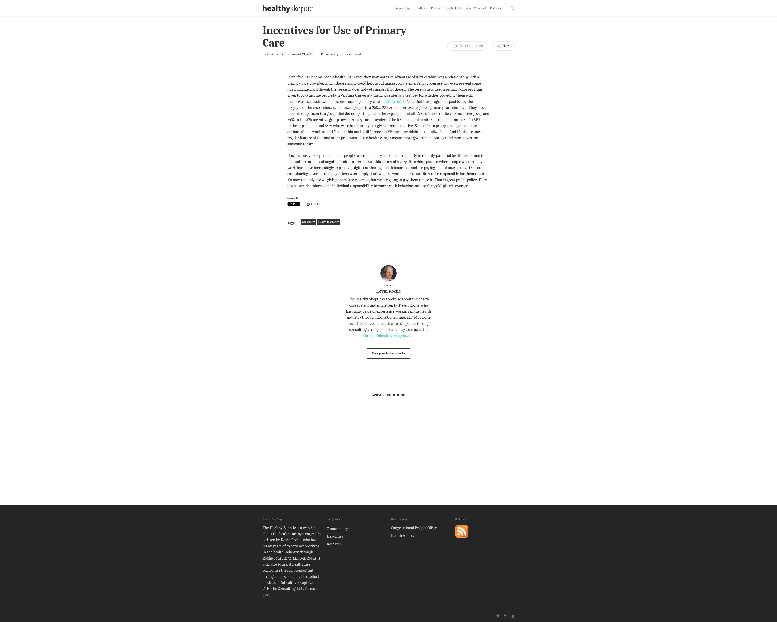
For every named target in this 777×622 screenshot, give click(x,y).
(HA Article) (394, 101)
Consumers (308, 222)
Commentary (329, 54)
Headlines (335, 536)
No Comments (471, 45)
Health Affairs (402, 535)
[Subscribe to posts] (461, 539)
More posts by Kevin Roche (388, 353)
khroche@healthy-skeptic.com (388, 335)
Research (334, 544)
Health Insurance (328, 222)
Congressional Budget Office (414, 528)
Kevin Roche (275, 54)
